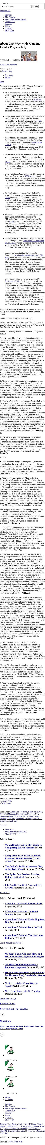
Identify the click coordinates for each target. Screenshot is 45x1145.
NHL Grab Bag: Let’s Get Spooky (22, 991)
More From (9, 829)
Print (2, 82)
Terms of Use (5, 1124)
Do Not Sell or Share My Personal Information (20, 1130)
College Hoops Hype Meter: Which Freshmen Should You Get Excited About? (23, 858)
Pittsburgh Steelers (7, 819)
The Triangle (10, 17)
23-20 (38, 121)
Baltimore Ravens (35, 812)
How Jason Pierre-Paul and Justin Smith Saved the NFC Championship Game (21, 1027)
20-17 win (37, 99)
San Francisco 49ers (24, 819)
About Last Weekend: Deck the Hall (23, 927)
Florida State (21, 814)
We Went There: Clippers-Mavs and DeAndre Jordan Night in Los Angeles (24, 955)
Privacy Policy (18, 1124)
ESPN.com (9, 31)
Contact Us (30, 1131)
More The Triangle (12, 834)
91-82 (11, 221)
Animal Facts (6, 801)
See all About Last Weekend (11, 943)
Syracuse (3, 821)
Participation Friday (12, 281)
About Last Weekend (8, 64)
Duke (2, 814)
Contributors (10, 22)
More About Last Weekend (15, 832)
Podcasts (8, 24)
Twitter (8, 77)
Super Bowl (37, 819)
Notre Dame (33, 816)
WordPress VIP (16, 1142)
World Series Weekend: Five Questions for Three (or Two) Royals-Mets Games (25, 974)
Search (4, 6)
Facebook (9, 75)
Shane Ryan (7, 71)
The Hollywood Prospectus (16, 19)
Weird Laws (6, 803)
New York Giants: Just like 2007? (14, 1009)
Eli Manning (10, 814)
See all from (5, 893)
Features (8, 15)
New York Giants (21, 816)
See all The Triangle (8, 999)
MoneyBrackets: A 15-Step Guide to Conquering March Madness (23, 846)
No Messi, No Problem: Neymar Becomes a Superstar (21, 966)
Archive (3, 825)
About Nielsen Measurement (15, 1129)
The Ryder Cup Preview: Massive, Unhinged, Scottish (22, 875)
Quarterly (8, 28)
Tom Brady (12, 821)
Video (7, 26)
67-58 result (29, 176)
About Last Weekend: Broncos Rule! (23, 903)
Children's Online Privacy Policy (19, 1126)
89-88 (7, 198)
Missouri (30, 814)
